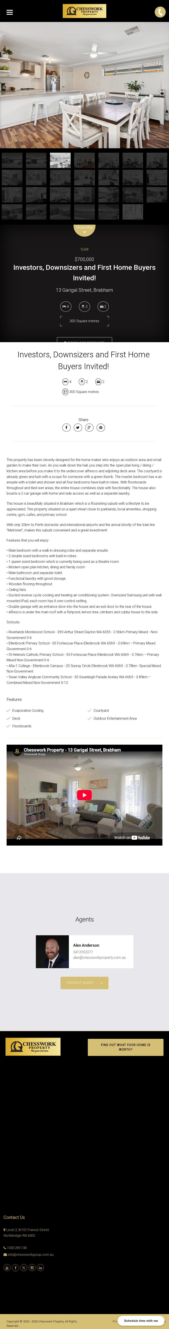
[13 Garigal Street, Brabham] (84, 85)
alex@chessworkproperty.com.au (99, 957)
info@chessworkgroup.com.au (30, 1255)
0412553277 (83, 952)
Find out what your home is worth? (126, 1047)
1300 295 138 (16, 1248)
